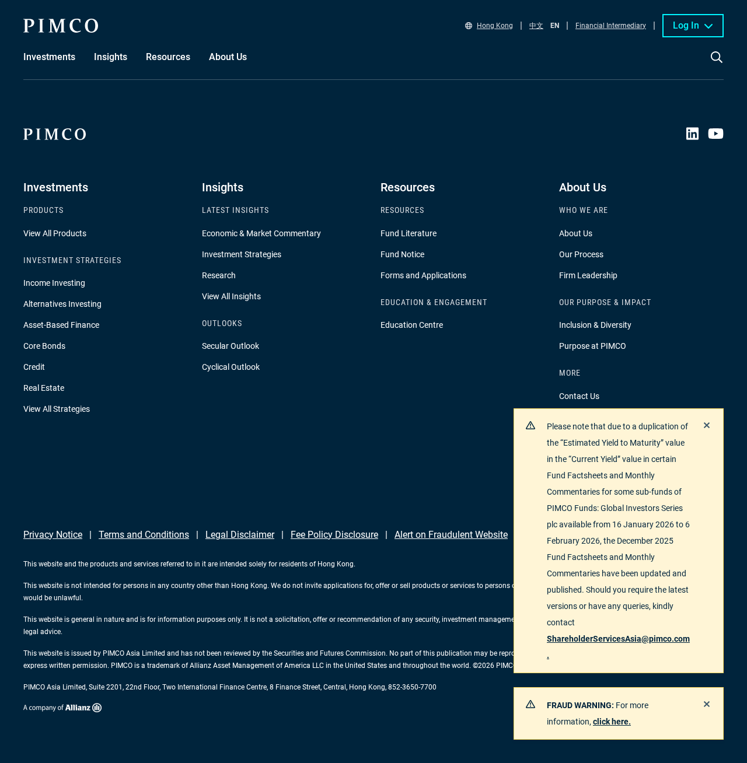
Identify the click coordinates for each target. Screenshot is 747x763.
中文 (536, 26)
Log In (686, 25)
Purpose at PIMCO (592, 346)
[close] (707, 425)
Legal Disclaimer (239, 534)
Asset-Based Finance (61, 325)
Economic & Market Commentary (261, 233)
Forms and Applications (423, 275)
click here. (612, 721)
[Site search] (717, 65)
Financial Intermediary (610, 26)
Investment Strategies (241, 254)
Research (219, 275)
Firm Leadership (588, 275)
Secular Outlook (230, 346)
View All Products (54, 233)
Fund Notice (402, 254)
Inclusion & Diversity (595, 325)
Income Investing (54, 283)
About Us (575, 233)
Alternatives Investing (62, 304)
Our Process (581, 254)
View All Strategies (56, 409)
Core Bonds (44, 346)
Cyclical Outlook (231, 367)
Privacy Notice (52, 534)
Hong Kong (495, 26)
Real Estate (43, 388)
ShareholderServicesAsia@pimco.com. (618, 647)
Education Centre (412, 325)
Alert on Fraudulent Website (451, 534)
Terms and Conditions (144, 534)
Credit (34, 367)
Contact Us (579, 396)
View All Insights (231, 296)
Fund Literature (409, 233)
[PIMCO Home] (60, 26)
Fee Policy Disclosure (334, 534)
